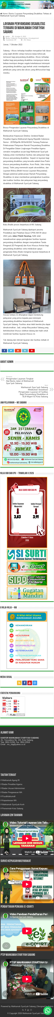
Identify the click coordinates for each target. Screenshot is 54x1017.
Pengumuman (23, 38)
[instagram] (35, 683)
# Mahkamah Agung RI (10, 780)
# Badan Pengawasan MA (11, 792)
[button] (47, 1010)
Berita (11, 14)
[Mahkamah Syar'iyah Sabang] (27, 4)
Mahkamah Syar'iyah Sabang (23, 1006)
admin (7, 36)
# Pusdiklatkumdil (8, 796)
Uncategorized (33, 38)
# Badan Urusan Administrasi (13, 788)
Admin (50, 1006)
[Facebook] (24, 683)
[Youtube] (29, 683)
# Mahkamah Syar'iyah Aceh (12, 804)
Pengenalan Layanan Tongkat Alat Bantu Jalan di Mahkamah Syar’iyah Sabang (20, 380)
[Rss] (19, 683)
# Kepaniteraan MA (9, 800)
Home (4, 14)
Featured (14, 38)
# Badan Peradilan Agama (11, 784)
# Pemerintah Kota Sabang (12, 808)
